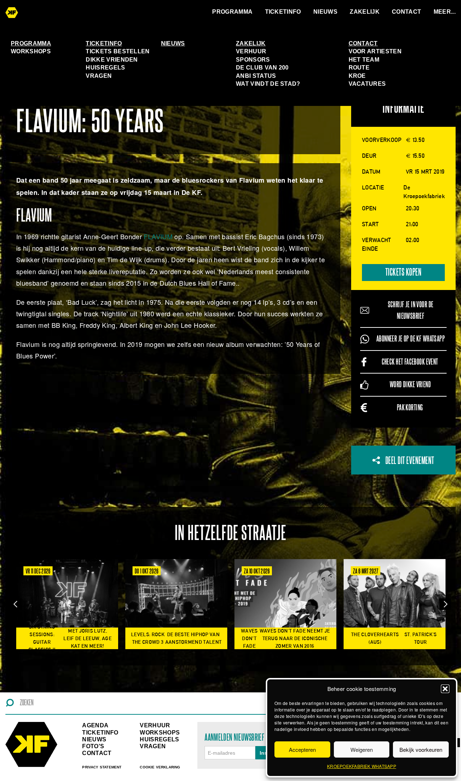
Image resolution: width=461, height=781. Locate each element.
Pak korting (410, 407)
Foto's (93, 746)
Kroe (357, 76)
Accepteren (302, 749)
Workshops (31, 51)
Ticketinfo (283, 12)
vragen (153, 746)
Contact (406, 12)
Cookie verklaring (160, 767)
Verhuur (251, 51)
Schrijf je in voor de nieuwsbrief (411, 310)
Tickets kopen (403, 272)
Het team (364, 60)
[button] (445, 688)
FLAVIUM (158, 236)
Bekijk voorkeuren (420, 749)
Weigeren (361, 749)
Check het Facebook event (410, 362)
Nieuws (325, 12)
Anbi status (256, 76)
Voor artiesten (375, 51)
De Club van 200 (262, 67)
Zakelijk (365, 12)
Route (359, 67)
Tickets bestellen (117, 51)
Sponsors (253, 60)
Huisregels (105, 67)
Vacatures (367, 84)
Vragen (99, 76)
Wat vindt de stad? (268, 84)
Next (445, 604)
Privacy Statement (101, 767)
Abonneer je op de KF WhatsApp (410, 339)
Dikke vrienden (112, 60)
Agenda (95, 725)
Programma (232, 12)
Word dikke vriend (410, 384)
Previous (16, 604)
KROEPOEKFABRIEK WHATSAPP (361, 766)
